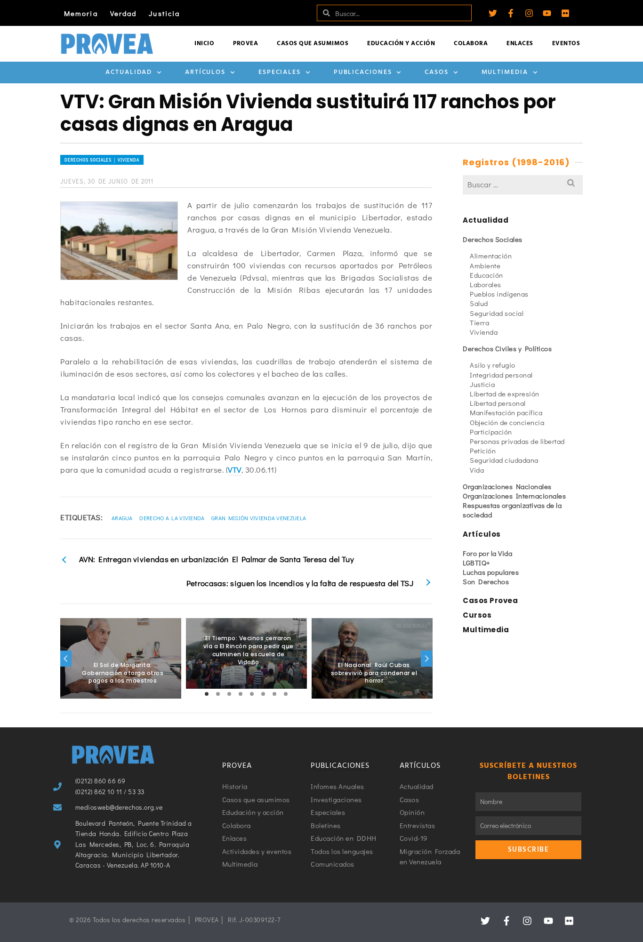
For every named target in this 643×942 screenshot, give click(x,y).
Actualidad (128, 72)
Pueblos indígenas (499, 293)
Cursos (477, 615)
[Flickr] (565, 13)
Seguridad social (496, 313)
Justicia (164, 13)
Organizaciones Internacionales (514, 495)
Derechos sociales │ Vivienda (101, 159)
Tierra (479, 322)
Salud (479, 303)
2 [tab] (218, 694)
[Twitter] (493, 13)
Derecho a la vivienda (171, 518)
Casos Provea (490, 600)
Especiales (279, 72)
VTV (234, 469)
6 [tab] (263, 694)
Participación (491, 431)
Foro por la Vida (487, 553)
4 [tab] (240, 694)
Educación (486, 275)
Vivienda (484, 332)
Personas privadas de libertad (517, 441)
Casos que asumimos (312, 43)
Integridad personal (501, 374)
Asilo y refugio (492, 365)
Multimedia (505, 72)
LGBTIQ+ (476, 562)
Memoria (81, 13)
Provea (245, 43)
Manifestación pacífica (506, 412)
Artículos (205, 72)
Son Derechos (486, 581)
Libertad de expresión (504, 393)
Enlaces (519, 43)
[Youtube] (547, 13)
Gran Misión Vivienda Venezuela (258, 518)
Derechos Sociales (492, 239)
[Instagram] (529, 13)
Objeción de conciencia (507, 422)
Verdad (123, 13)
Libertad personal (498, 403)
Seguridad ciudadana (504, 460)
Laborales (485, 284)
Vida (477, 470)
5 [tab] (252, 694)
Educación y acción (401, 43)
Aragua (122, 518)
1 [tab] (206, 694)
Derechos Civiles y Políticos (507, 348)
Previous (66, 659)
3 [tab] (229, 694)
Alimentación (491, 255)
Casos (437, 72)
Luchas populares (491, 572)
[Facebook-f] (510, 13)
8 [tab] (285, 694)
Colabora (471, 43)
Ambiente (485, 265)
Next (426, 659)
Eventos (566, 43)
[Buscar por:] (523, 184)
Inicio (204, 43)
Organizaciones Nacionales (507, 486)
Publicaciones (363, 72)
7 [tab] (274, 694)
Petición (483, 450)
